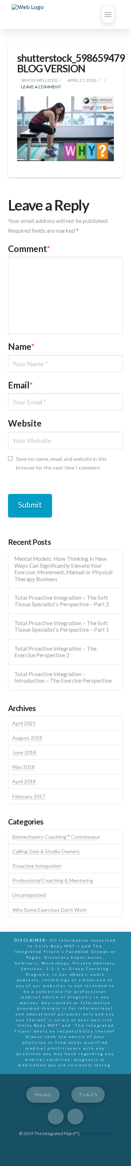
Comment (29, 248)
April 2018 (24, 781)
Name (21, 346)
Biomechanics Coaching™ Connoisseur (56, 837)
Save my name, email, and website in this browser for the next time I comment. (61, 463)
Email (20, 385)
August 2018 (27, 738)
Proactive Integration (36, 866)
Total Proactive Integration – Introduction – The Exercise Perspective (63, 677)
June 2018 (24, 752)
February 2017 (28, 796)
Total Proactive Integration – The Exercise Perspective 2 (55, 652)
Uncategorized (29, 895)
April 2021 (24, 723)
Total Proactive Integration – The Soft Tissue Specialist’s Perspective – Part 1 (61, 626)
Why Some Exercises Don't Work (49, 910)
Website (24, 423)
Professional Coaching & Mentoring (52, 880)
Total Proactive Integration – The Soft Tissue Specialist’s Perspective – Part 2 (61, 601)
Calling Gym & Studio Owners (46, 851)
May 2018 (23, 767)
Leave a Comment (40, 86)
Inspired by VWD (96, 1133)
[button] (108, 14)
